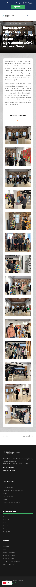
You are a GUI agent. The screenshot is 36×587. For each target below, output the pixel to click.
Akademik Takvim (9, 555)
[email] (23, 3)
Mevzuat (6, 499)
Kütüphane (6, 523)
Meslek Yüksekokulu (9, 552)
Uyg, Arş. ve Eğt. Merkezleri (11, 561)
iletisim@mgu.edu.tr (9, 470)
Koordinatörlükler (8, 564)
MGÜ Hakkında (8, 488)
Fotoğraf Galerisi (8, 532)
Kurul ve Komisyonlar (10, 496)
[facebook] (25, 3)
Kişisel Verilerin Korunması (11, 503)
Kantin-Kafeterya (8, 520)
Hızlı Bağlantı (18, 3)
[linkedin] (26, 3)
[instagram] (31, 3)
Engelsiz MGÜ (18, 7)
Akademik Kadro (8, 558)
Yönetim (5, 494)
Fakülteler (6, 546)
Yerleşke (6, 529)
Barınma (6, 517)
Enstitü (5, 549)
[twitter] (28, 3)
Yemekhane (7, 526)
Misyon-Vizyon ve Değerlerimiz (13, 491)
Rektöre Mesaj (8, 3)
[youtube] (30, 3)
